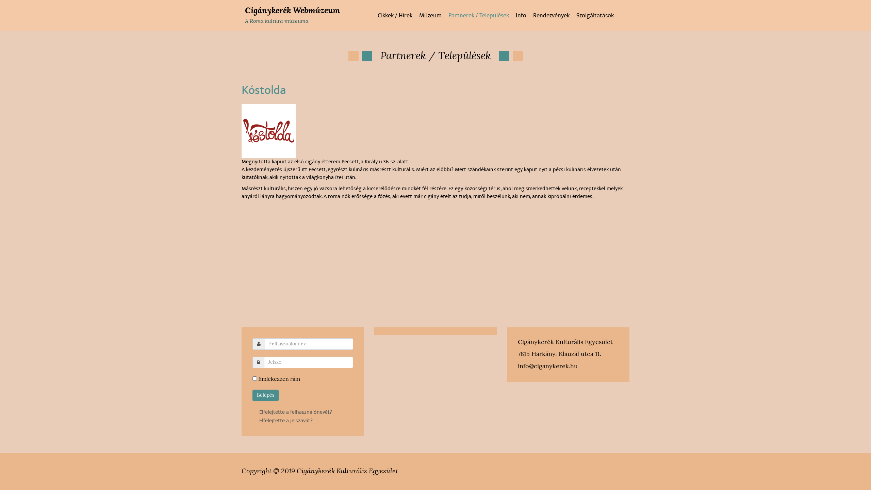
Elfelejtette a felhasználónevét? (295, 412)
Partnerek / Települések (478, 16)
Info (521, 16)
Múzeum (430, 16)
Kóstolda (264, 90)
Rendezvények (551, 16)
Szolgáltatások (595, 16)
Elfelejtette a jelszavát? (286, 420)
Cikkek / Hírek (395, 16)
